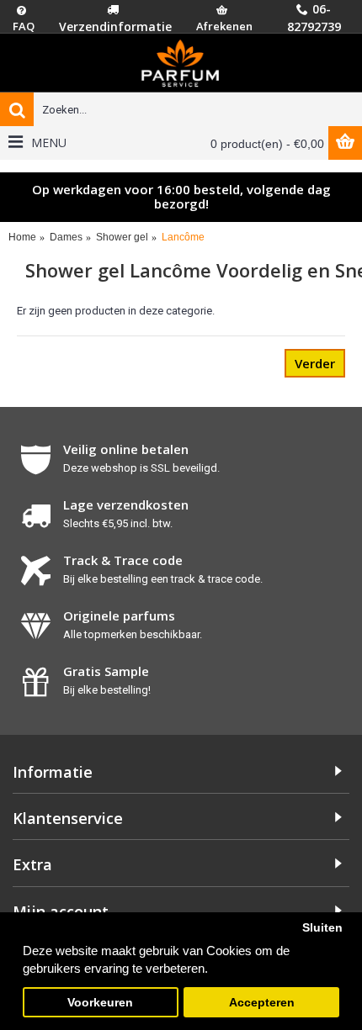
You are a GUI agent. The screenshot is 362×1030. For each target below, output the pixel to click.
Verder (315, 363)
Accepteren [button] (262, 1002)
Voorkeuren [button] (100, 1002)
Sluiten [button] (322, 928)
